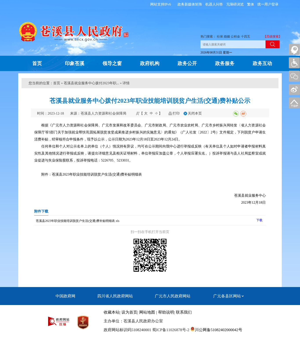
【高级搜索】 (272, 36)
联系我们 (184, 312)
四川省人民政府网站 (115, 296)
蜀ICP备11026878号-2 (170, 330)
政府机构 (149, 63)
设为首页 (129, 312)
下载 (259, 220)
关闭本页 (195, 113)
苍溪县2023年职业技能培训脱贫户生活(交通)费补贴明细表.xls (77, 221)
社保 (220, 36)
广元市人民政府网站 (172, 296)
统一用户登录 (267, 4)
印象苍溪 (74, 63)
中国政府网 (65, 296)
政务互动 (262, 63)
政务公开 (187, 63)
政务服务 (225, 63)
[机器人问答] (294, 49)
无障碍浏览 (235, 4)
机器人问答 (214, 4)
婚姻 (227, 36)
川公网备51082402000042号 (218, 330)
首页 (37, 63)
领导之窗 (112, 63)
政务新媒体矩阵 (189, 4)
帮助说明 (166, 312)
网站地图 (147, 312)
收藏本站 (111, 312)
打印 (176, 113)
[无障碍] (294, 62)
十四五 (245, 36)
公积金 (235, 36)
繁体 (250, 4)
